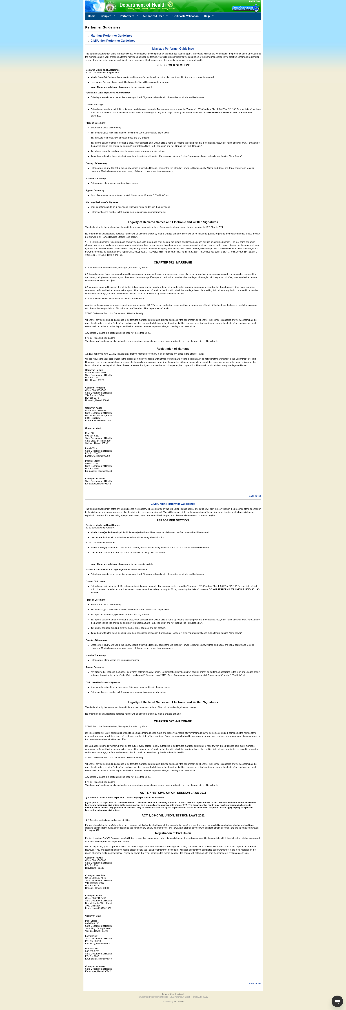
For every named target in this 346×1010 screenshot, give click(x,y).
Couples (104, 16)
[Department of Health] (155, 6)
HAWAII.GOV (254, 1)
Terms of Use (168, 994)
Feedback (179, 994)
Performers (125, 16)
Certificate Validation (185, 15)
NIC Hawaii (178, 1001)
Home (91, 15)
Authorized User (152, 16)
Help (205, 16)
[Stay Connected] (246, 8)
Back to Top (255, 496)
